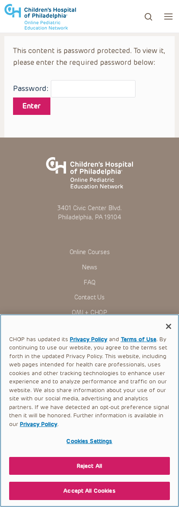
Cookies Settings (89, 441)
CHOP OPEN (40, 16)
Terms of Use (138, 339)
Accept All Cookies (89, 490)
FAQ (89, 282)
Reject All (89, 466)
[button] (168, 16)
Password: (32, 88)
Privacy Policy (88, 339)
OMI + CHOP (89, 312)
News (89, 267)
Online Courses (90, 252)
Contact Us (89, 297)
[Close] (168, 326)
